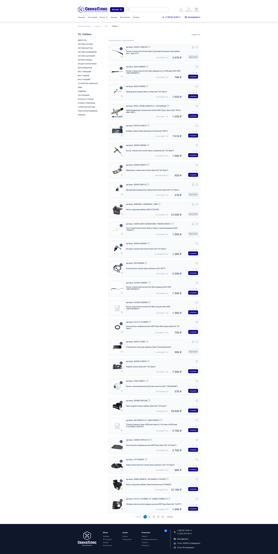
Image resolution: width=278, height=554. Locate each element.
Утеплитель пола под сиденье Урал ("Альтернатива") (148, 347)
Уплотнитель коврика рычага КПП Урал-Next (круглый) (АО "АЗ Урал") (152, 327)
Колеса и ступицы (86, 99)
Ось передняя (83, 95)
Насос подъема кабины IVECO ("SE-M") (142, 210)
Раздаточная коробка (87, 64)
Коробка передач (85, 60)
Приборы (81, 115)
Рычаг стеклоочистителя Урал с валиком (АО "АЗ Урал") (150, 151)
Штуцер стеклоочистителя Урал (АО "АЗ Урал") (146, 249)
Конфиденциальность (150, 539)
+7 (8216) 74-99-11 (172, 17)
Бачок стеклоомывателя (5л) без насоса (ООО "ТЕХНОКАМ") (152, 386)
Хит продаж (92, 17)
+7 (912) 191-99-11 (184, 534)
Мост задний (83, 75)
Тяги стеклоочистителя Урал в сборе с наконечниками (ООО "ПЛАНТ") (152, 229)
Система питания (85, 44)
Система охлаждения (87, 52)
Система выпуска (85, 48)
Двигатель (82, 40)
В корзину (193, 76)
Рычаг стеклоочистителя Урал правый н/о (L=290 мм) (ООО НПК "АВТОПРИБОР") (153, 72)
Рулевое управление (86, 103)
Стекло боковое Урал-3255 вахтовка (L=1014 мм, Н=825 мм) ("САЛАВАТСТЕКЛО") (151, 425)
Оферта (144, 536)
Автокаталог (125, 17)
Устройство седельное (88, 83)
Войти (181, 11)
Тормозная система (86, 107)
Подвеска (82, 91)
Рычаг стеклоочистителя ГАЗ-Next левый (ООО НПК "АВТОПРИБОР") (148, 308)
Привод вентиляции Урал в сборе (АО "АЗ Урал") (146, 92)
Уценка (125, 536)
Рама (80, 87)
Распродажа (127, 539)
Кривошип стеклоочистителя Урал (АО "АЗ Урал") (147, 170)
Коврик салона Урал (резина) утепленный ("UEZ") (147, 131)
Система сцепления (86, 56)
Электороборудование (87, 111)
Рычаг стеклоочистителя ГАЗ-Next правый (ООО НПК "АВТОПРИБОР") (148, 288)
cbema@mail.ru (194, 17)
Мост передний (84, 72)
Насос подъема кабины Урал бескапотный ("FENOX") (148, 485)
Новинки (81, 17)
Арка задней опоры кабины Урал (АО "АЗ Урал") (146, 406)
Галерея (136, 17)
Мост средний (84, 79)
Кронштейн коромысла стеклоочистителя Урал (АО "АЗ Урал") (152, 190)
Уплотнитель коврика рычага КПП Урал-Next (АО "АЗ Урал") (151, 445)
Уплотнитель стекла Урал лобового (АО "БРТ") (145, 268)
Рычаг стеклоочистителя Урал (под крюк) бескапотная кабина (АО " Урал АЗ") (153, 52)
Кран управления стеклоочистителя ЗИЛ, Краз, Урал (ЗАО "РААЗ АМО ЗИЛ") (153, 111)
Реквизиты (146, 545)
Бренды (114, 17)
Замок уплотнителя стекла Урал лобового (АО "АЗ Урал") (150, 465)
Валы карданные (85, 68)
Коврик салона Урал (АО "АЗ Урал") (141, 367)
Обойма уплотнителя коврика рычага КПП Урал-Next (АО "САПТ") (153, 504)
